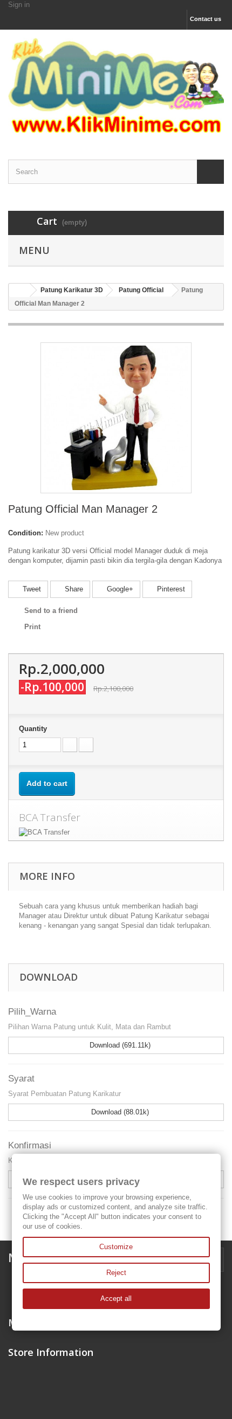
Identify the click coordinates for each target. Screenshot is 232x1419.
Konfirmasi (29, 1145)
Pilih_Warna (32, 1012)
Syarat (21, 1078)
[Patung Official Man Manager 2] (116, 417)
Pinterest (170, 589)
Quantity (33, 729)
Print (32, 627)
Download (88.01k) (119, 1112)
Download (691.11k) (119, 1045)
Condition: (25, 533)
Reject (116, 1273)
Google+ (119, 589)
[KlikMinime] (116, 85)
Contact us (205, 19)
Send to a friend (51, 611)
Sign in (19, 5)
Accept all (116, 1298)
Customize (116, 1247)
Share (73, 589)
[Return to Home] (19, 290)
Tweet (31, 589)
